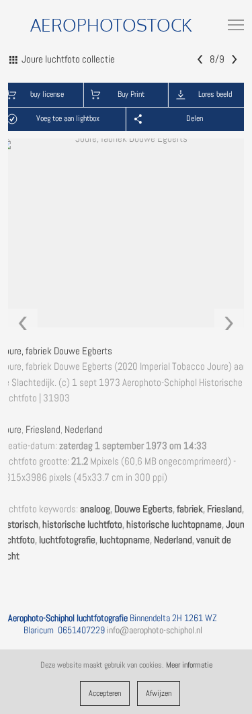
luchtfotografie (67, 540)
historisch (19, 524)
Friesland (43, 430)
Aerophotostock (111, 24)
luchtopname (124, 540)
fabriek (190, 509)
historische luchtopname (174, 524)
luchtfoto (17, 540)
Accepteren (105, 693)
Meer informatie (189, 665)
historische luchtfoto (82, 524)
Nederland (84, 430)
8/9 (217, 58)
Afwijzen (158, 693)
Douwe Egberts (143, 509)
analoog (95, 509)
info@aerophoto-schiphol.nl (154, 630)
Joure (11, 430)
